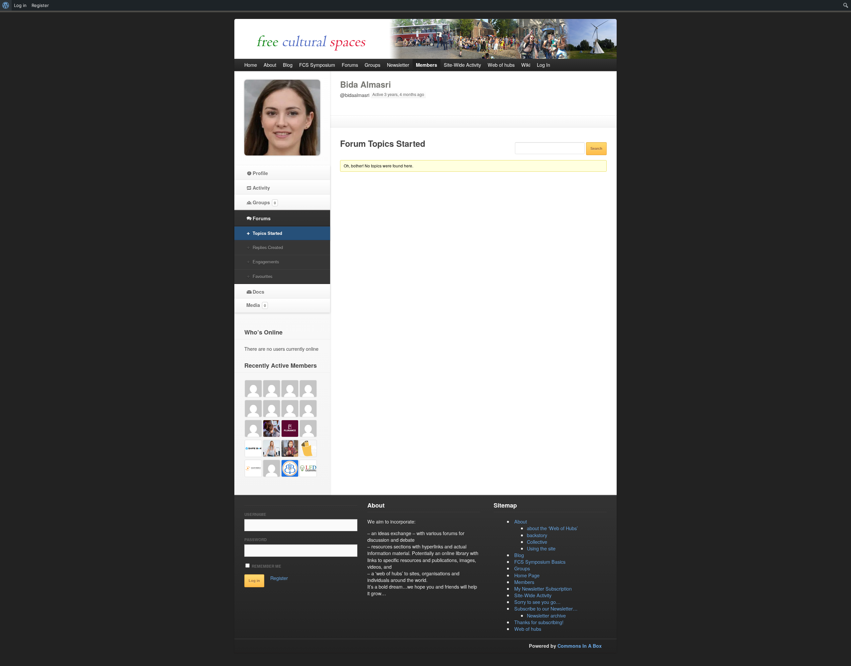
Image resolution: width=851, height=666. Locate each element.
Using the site (541, 548)
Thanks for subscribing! (538, 621)
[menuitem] (6, 5)
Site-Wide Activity (532, 595)
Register (279, 577)
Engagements (266, 261)
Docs (258, 291)
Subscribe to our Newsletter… (545, 608)
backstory (537, 534)
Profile (260, 173)
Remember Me (266, 566)
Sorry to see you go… (537, 601)
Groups (264, 202)
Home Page (527, 575)
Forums (262, 218)
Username (255, 514)
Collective (537, 541)
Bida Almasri (365, 84)
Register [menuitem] (40, 5)
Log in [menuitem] (20, 5)
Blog (519, 554)
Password (255, 539)
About (520, 521)
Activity (261, 187)
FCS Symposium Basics (539, 561)
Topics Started (267, 233)
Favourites (262, 276)
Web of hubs (527, 628)
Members (524, 581)
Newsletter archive (546, 615)
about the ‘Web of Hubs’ (552, 527)
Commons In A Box (579, 645)
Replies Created (268, 247)
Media (256, 305)
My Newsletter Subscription (543, 588)
